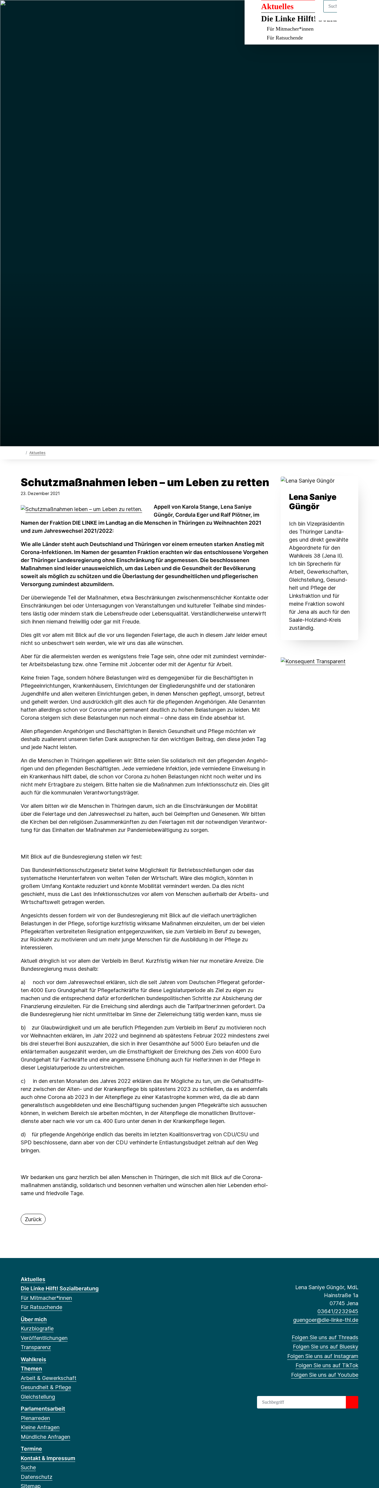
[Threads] (24, 12)
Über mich (34, 1319)
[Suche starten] (352, 1402)
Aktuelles (37, 452)
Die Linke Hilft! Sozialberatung (60, 1288)
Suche (28, 1467)
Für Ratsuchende (285, 38)
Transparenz (36, 1347)
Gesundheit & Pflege (46, 1387)
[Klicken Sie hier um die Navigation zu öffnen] (367, 12)
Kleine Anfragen (40, 1427)
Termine (31, 1449)
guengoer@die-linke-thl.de (325, 1320)
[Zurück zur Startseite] (22, 452)
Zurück (33, 1219)
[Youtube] (63, 12)
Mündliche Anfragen (45, 1437)
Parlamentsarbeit (43, 1408)
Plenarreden (35, 1418)
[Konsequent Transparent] (313, 661)
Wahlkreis (33, 1359)
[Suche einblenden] (349, 12)
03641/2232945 (337, 1311)
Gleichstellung (38, 1397)
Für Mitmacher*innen (290, 29)
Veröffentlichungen (44, 1338)
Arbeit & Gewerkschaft (48, 1378)
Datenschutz (36, 1477)
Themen (31, 1368)
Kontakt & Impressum (48, 1458)
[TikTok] (53, 12)
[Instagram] (43, 12)
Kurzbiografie (37, 1328)
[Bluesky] (33, 12)
